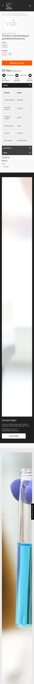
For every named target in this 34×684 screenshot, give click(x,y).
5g (5, 54)
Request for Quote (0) (33, 511)
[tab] (17, 85)
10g (10, 54)
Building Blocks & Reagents (19, 13)
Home (3, 13)
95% (5, 46)
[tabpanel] (17, 117)
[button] (3, 6)
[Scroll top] (31, 681)
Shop (8, 13)
